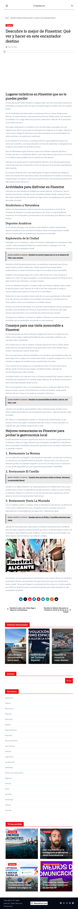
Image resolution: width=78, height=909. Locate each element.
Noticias (8, 783)
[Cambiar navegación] (7, 5)
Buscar (10, 673)
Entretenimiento (11, 741)
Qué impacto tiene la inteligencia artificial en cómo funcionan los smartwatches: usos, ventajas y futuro (55, 855)
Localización (9, 762)
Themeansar (8, 906)
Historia (8, 751)
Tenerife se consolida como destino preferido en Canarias (61, 660)
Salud (7, 789)
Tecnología (9, 799)
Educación (9, 719)
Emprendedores (11, 730)
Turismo (9, 25)
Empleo (8, 724)
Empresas (8, 735)
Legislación (9, 757)
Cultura (8, 703)
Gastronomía (10, 746)
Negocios (8, 778)
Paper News (15, 903)
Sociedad (8, 794)
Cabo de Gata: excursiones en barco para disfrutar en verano (15, 660)
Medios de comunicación (14, 773)
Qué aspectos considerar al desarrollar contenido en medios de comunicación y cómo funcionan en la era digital (55, 889)
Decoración (9, 708)
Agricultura (9, 698)
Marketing (9, 767)
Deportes (8, 714)
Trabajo (8, 805)
